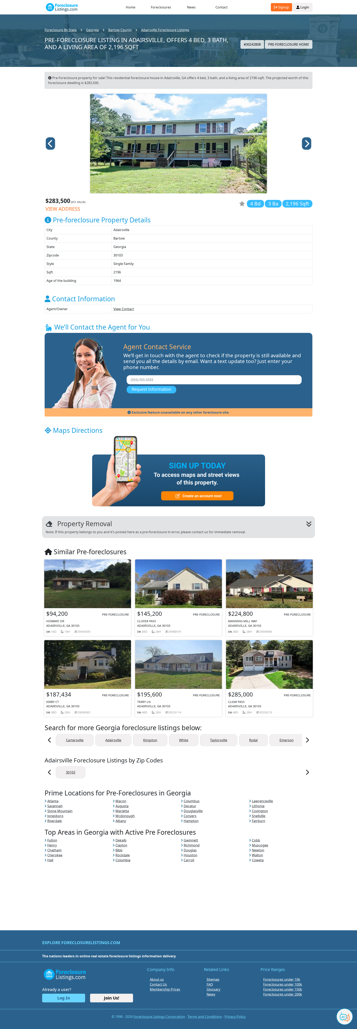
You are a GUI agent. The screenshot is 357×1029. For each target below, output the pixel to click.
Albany (120, 821)
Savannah (55, 806)
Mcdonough (125, 816)
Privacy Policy (235, 1016)
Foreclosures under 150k (282, 989)
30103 (70, 772)
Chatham (54, 850)
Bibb (119, 850)
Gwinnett (191, 840)
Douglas (190, 850)
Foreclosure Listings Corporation (159, 1016)
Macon (120, 801)
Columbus (192, 801)
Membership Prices (165, 989)
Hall (50, 860)
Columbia (122, 860)
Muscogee (260, 845)
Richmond (192, 845)
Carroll (189, 860)
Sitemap (213, 979)
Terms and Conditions (205, 1016)
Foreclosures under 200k (282, 994)
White (183, 740)
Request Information (151, 389)
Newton (258, 850)
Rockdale (122, 855)
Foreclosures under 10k (281, 979)
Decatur (190, 806)
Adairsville (113, 740)
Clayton (121, 845)
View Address (62, 208)
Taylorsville (218, 740)
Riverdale (54, 821)
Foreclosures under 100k (282, 984)
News (191, 7)
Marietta (122, 811)
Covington (260, 811)
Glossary (213, 989)
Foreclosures (161, 7)
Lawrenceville (262, 801)
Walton (257, 855)
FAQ (210, 984)
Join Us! (111, 998)
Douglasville (193, 811)
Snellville (258, 816)
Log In (63, 998)
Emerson (287, 740)
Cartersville (74, 740)
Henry (52, 845)
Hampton (191, 821)
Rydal (253, 740)
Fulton (52, 840)
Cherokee (54, 855)
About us (157, 979)
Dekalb (120, 840)
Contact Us (158, 984)
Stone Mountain (60, 811)
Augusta (122, 806)
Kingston (150, 740)
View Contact (123, 309)
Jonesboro (55, 816)
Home (130, 7)
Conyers (190, 816)
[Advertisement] (178, 891)
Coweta (258, 860)
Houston (190, 855)
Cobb (256, 840)
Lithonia (258, 806)
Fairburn (258, 821)
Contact (221, 7)
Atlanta (52, 801)
